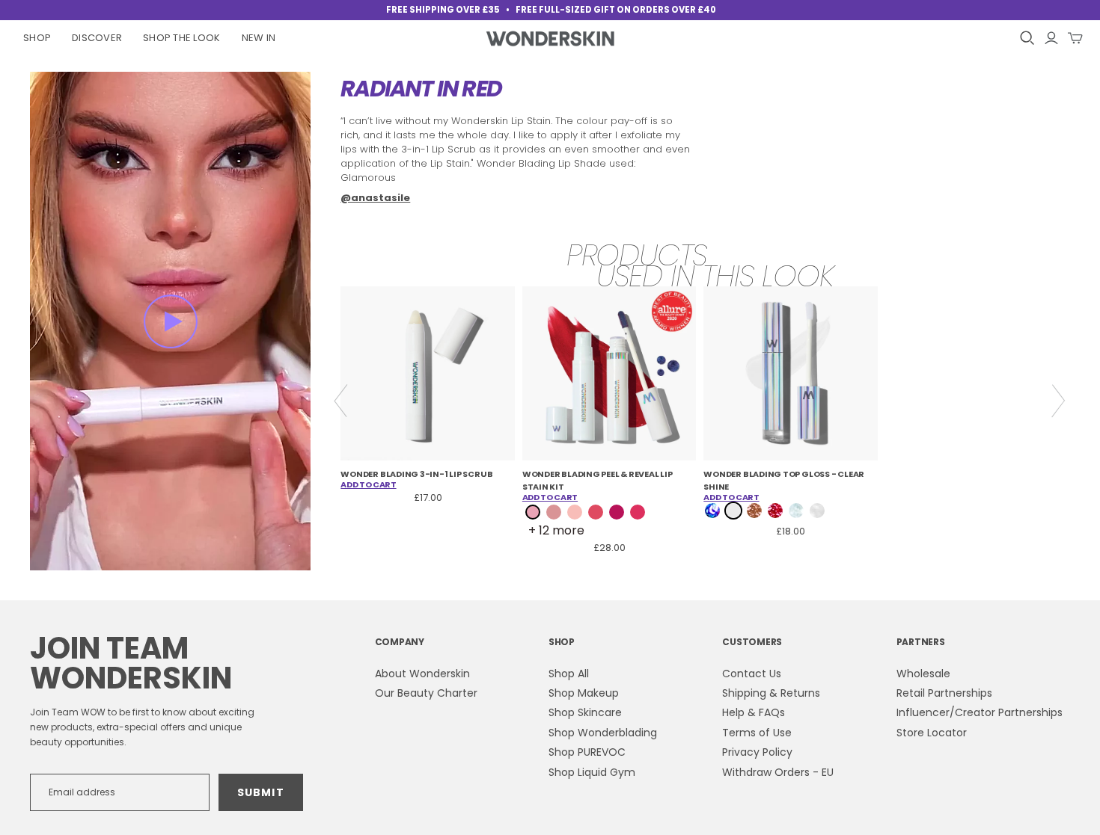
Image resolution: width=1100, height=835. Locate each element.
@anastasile (375, 198)
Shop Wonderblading (603, 732)
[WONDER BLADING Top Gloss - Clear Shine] (790, 373)
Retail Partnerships (944, 692)
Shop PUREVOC (587, 752)
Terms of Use (757, 732)
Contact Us (751, 673)
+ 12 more (556, 531)
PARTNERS (920, 641)
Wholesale (923, 673)
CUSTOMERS (752, 641)
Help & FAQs (753, 712)
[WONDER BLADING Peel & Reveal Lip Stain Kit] (609, 373)
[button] (170, 321)
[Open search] (1027, 38)
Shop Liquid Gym (592, 772)
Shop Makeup (584, 692)
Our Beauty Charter (426, 692)
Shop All (569, 673)
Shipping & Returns (771, 692)
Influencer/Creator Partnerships (979, 712)
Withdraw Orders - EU (778, 772)
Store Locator (931, 732)
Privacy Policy (757, 752)
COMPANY (399, 641)
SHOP (562, 641)
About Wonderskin (422, 673)
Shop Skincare (585, 712)
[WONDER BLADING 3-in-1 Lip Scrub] (427, 373)
